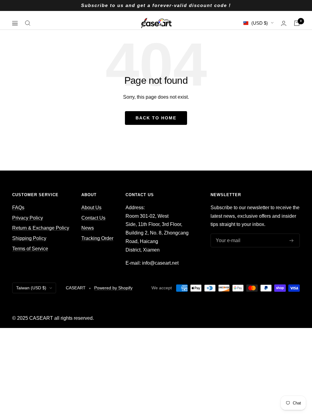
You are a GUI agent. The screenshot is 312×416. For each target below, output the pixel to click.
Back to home (156, 117)
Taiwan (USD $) (31, 287)
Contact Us (93, 217)
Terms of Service (30, 248)
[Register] (291, 240)
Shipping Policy (29, 238)
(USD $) (259, 23)
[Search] (27, 23)
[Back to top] (286, 370)
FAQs (18, 207)
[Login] (283, 23)
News (87, 228)
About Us (91, 207)
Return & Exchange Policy (40, 228)
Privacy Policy (27, 217)
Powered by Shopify (113, 287)
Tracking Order (97, 238)
